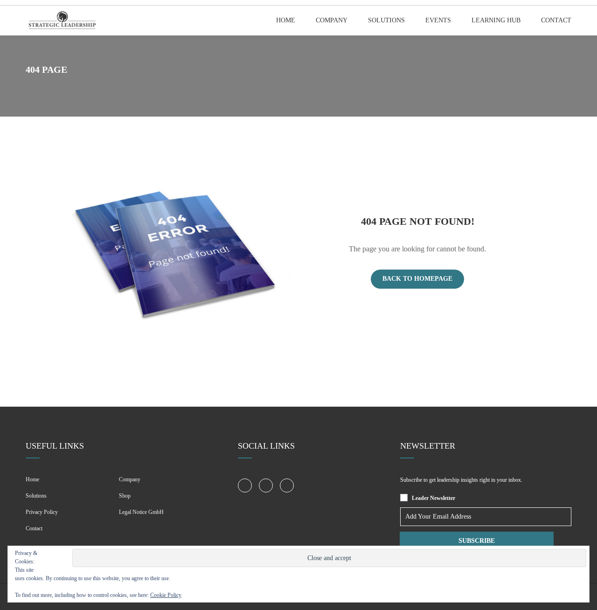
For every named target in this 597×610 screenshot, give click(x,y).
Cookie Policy (165, 595)
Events (438, 20)
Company (331, 20)
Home (285, 20)
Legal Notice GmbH (141, 512)
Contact (556, 20)
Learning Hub (496, 20)
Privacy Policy (42, 512)
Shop (125, 495)
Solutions (386, 20)
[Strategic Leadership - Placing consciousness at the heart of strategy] (61, 20)
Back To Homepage (417, 278)
